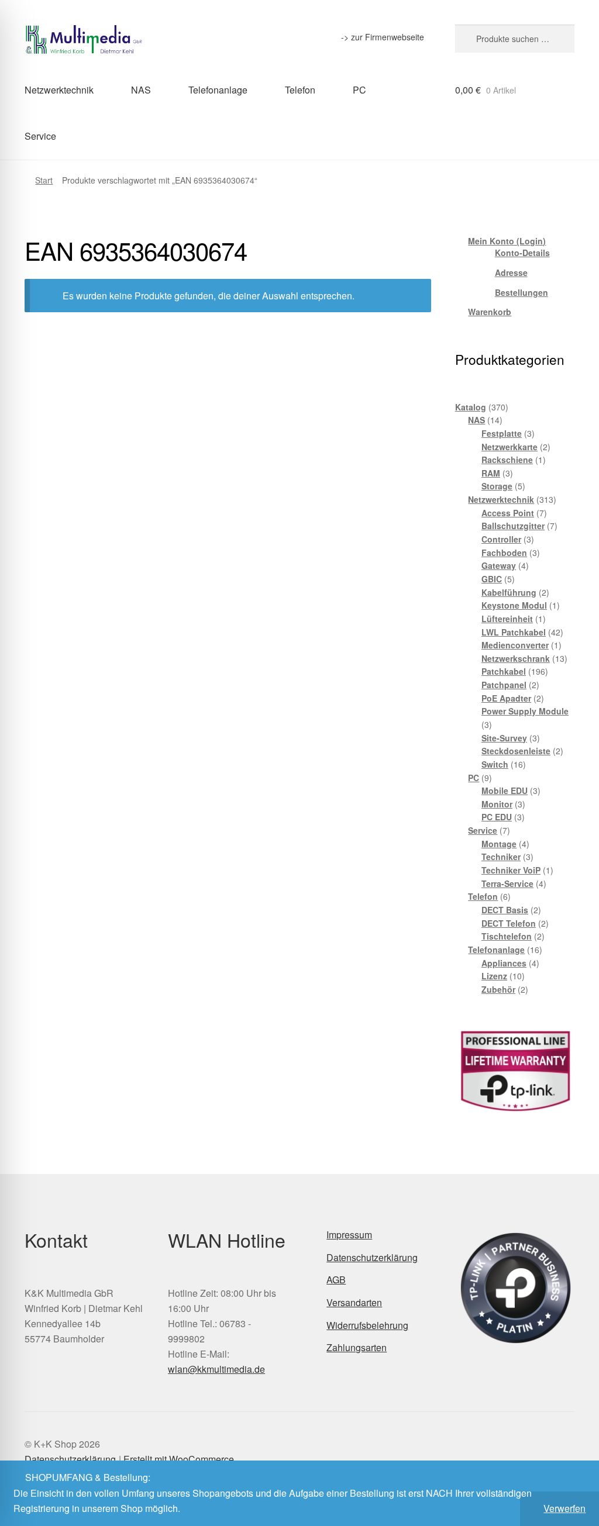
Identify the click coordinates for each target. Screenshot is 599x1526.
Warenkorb (489, 311)
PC (359, 89)
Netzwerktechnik (59, 89)
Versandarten (354, 1302)
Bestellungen (521, 292)
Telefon (300, 89)
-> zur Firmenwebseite (382, 37)
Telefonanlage (217, 89)
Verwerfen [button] (564, 1508)
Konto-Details (522, 252)
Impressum (349, 1234)
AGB (336, 1279)
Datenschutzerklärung (372, 1257)
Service (40, 136)
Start (44, 180)
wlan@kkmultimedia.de (216, 1369)
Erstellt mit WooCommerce (178, 1459)
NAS (141, 89)
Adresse (511, 272)
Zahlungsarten (356, 1347)
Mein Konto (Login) (507, 241)
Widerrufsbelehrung (367, 1325)
